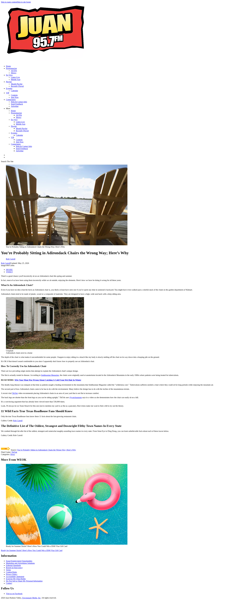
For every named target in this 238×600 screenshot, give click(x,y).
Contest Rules (11, 572)
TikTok (15, 393)
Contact (9, 583)
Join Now (15, 97)
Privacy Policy (11, 574)
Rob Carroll (5, 263)
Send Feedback (17, 104)
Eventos (9, 88)
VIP (7, 93)
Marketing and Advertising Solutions (20, 563)
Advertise (14, 106)
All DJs (14, 71)
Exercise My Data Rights (16, 579)
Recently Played (17, 86)
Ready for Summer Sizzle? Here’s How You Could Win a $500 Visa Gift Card (31, 550)
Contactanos (11, 100)
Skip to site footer (24, 2)
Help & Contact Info (19, 102)
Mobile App (15, 79)
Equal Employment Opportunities (19, 561)
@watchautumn (75, 397)
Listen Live (15, 77)
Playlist (9, 82)
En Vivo (9, 75)
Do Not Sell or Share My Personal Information (24, 581)
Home (8, 66)
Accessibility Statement (15, 576)
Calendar (14, 91)
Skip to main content (9, 2)
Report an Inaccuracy (14, 568)
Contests (14, 95)
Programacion (11, 68)
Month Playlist (16, 84)
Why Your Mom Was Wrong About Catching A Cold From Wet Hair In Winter (48, 380)
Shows (13, 73)
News (12, 454)
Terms (8, 570)
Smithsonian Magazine (50, 375)
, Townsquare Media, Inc (31, 598)
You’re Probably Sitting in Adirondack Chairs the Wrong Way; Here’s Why (46, 450)
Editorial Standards (13, 565)
